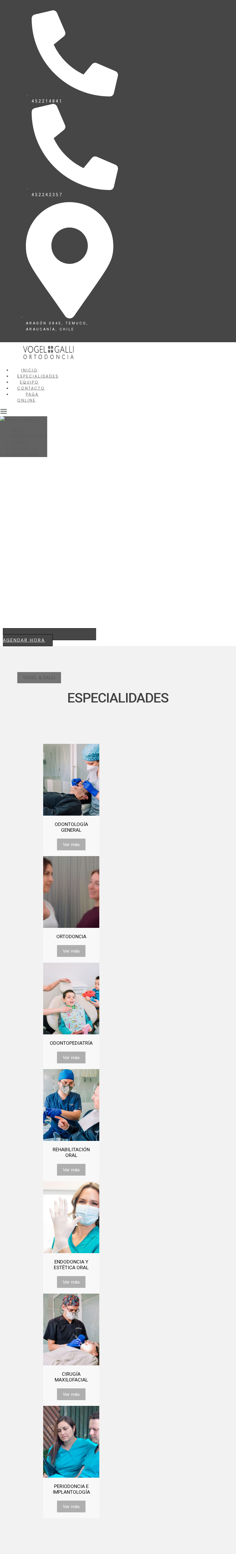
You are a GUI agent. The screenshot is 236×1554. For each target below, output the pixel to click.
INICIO (29, 370)
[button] (39, 677)
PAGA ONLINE (25, 454)
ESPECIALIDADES (38, 376)
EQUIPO (29, 382)
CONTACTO (31, 388)
